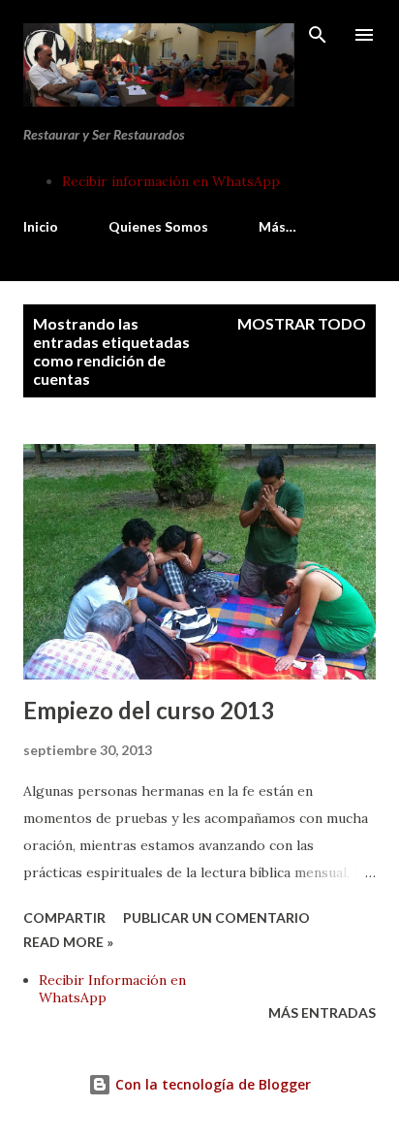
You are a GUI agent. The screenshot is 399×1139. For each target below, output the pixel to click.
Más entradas (322, 1012)
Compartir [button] (64, 917)
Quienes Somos (158, 226)
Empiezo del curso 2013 (148, 710)
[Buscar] (317, 35)
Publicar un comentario (216, 917)
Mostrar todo (301, 323)
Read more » (68, 941)
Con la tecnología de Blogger (211, 1084)
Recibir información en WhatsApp (171, 181)
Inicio (40, 226)
